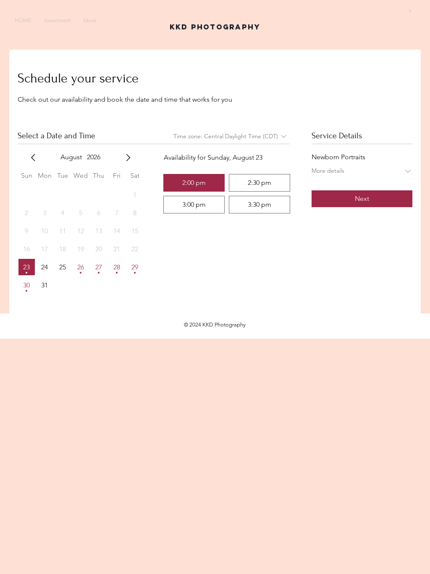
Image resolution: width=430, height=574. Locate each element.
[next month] (128, 158)
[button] (409, 10)
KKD (179, 27)
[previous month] (33, 158)
